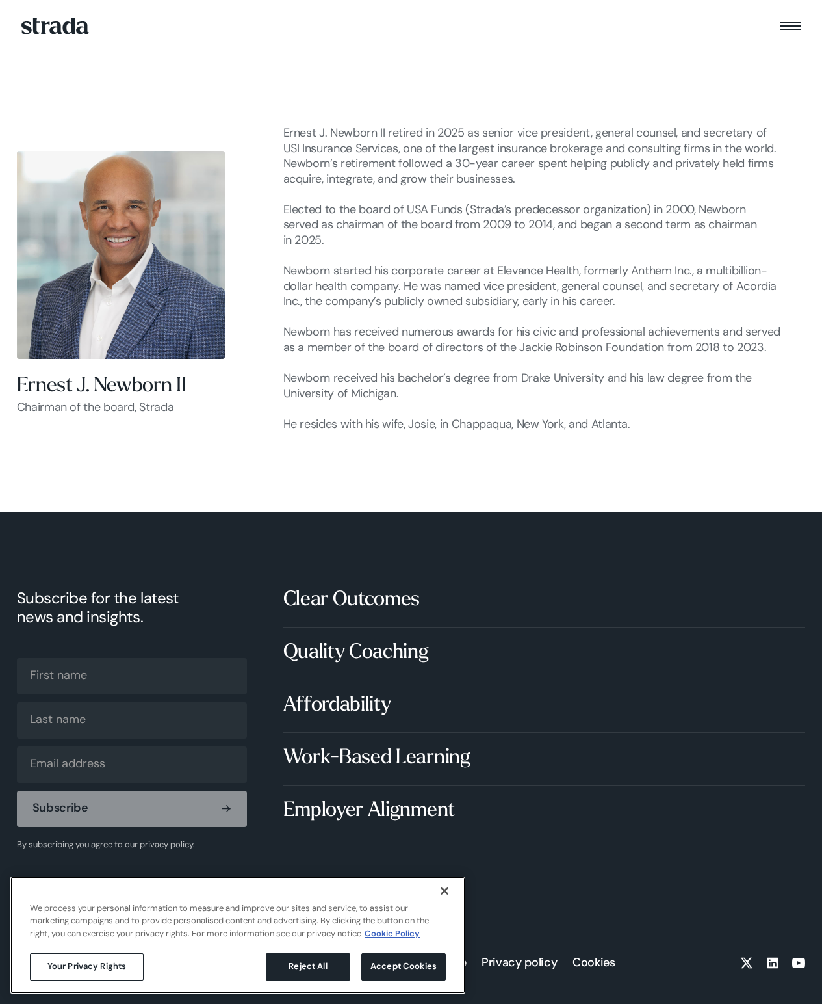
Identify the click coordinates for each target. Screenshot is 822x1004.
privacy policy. (167, 845)
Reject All (308, 966)
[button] (790, 26)
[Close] (444, 891)
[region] (237, 935)
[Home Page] (55, 26)
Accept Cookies (403, 966)
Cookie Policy (392, 934)
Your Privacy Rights (86, 966)
